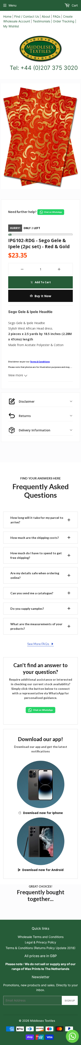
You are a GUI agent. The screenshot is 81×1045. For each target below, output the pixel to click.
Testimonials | (42, 21)
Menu (12, 5)
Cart (74, 5)
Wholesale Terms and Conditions (41, 937)
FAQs (56, 16)
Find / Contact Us (26, 16)
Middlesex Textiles (42, 1020)
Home (7, 16)
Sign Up (70, 1000)
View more (16, 375)
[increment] (59, 269)
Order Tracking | (64, 21)
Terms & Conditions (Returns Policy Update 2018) (40, 948)
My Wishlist (11, 26)
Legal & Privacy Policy (40, 942)
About (46, 16)
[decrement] (22, 269)
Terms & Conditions (40, 361)
